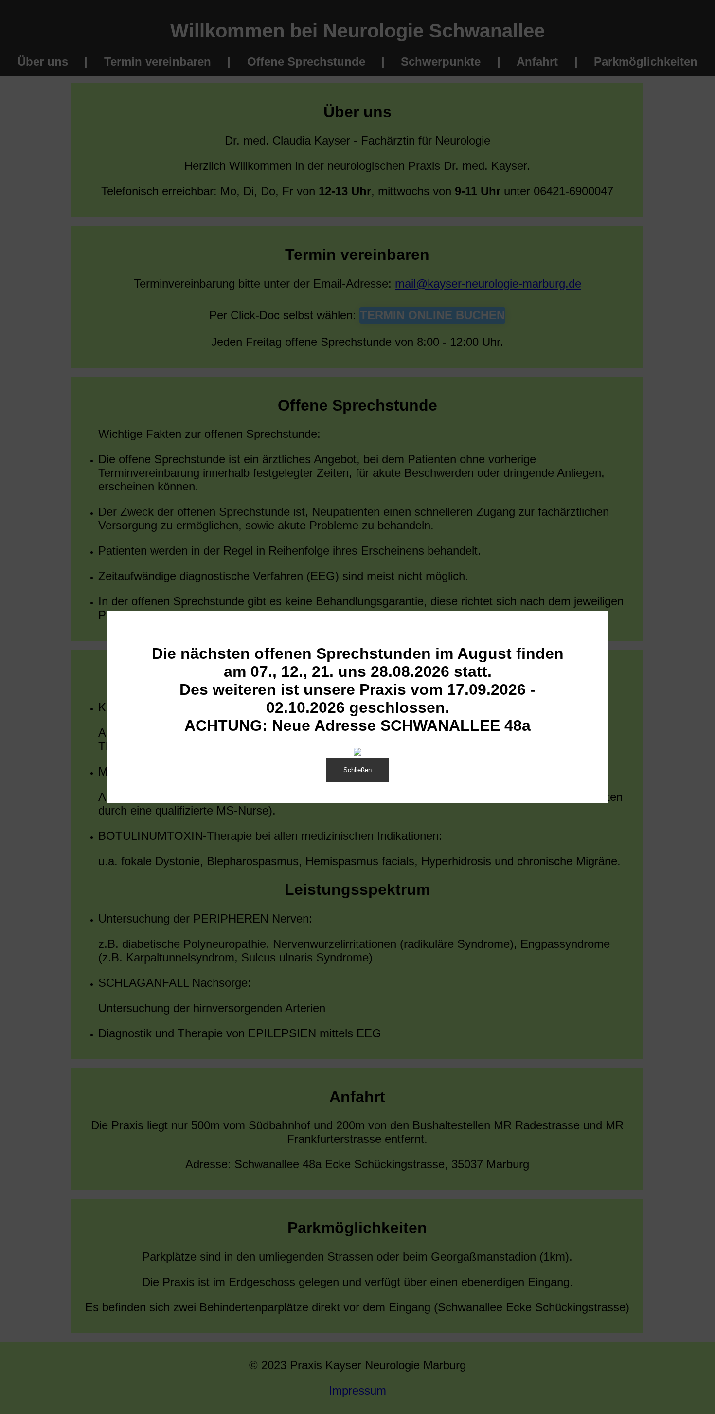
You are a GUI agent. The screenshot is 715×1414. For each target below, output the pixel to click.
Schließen (357, 770)
